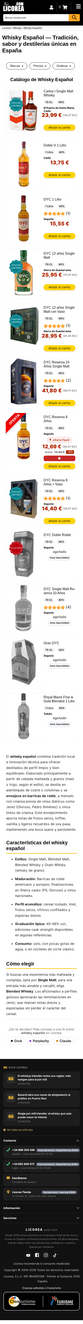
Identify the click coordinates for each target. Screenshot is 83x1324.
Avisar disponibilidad (59, 558)
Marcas (15, 65)
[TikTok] (55, 1255)
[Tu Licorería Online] (13, 6)
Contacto (9, 1140)
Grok (18, 1041)
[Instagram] (46, 1255)
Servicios (9, 1218)
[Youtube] (28, 1255)
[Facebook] (37, 1255)
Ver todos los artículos (20, 1129)
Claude (65, 1041)
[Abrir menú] (78, 6)
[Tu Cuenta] (51, 6)
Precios (38, 65)
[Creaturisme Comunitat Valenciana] (41, 1301)
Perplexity (41, 1041)
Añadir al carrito (59, 127)
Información (11, 1208)
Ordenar (62, 65)
